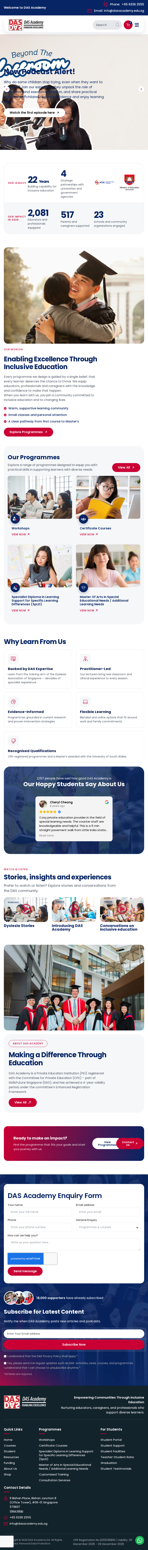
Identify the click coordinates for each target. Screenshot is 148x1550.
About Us (10, 1469)
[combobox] (103, 25)
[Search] (117, 25)
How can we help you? (23, 1235)
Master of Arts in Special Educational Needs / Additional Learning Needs (65, 1467)
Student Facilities (113, 1451)
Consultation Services (54, 1480)
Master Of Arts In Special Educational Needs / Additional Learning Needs (104, 600)
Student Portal (111, 1440)
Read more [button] (46, 835)
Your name (15, 1205)
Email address (85, 1205)
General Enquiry (87, 1220)
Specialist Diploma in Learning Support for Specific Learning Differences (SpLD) (35, 600)
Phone (12, 1220)
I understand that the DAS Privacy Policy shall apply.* (42, 1356)
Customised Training (54, 1474)
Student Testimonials (116, 1469)
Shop (7, 1474)
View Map (16, 1511)
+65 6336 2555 (133, 4)
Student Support (113, 1446)
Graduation (109, 1463)
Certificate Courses (95, 528)
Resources (11, 1457)
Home (8, 1440)
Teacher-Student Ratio (117, 1457)
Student (10, 1451)
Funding (9, 1463)
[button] (7, 89)
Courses (10, 1446)
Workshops (20, 528)
